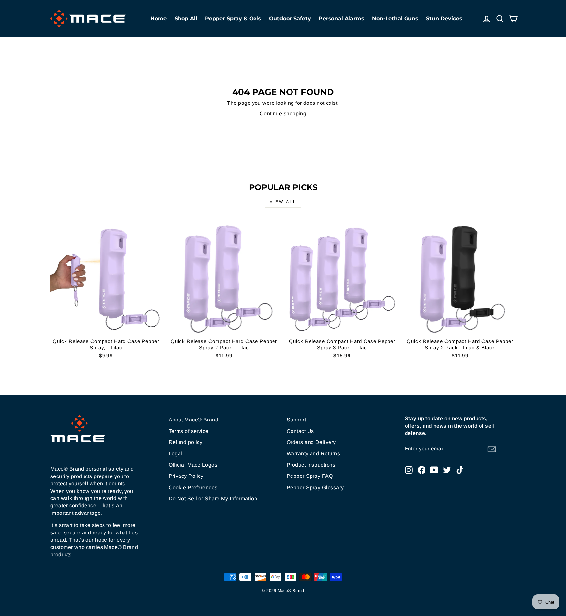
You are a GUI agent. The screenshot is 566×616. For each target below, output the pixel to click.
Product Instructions (311, 465)
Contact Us (300, 431)
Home (158, 18)
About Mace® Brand (193, 419)
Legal (175, 453)
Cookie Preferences (193, 487)
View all (283, 201)
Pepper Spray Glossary (315, 487)
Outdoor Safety (290, 18)
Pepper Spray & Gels (233, 18)
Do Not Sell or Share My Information (213, 498)
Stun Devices (444, 18)
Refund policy (186, 442)
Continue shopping (283, 113)
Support (296, 419)
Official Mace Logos (193, 465)
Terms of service (189, 431)
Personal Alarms (341, 18)
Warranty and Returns (313, 453)
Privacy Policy (186, 476)
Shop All (186, 18)
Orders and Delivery (311, 442)
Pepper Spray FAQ (310, 476)
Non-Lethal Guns (395, 18)
